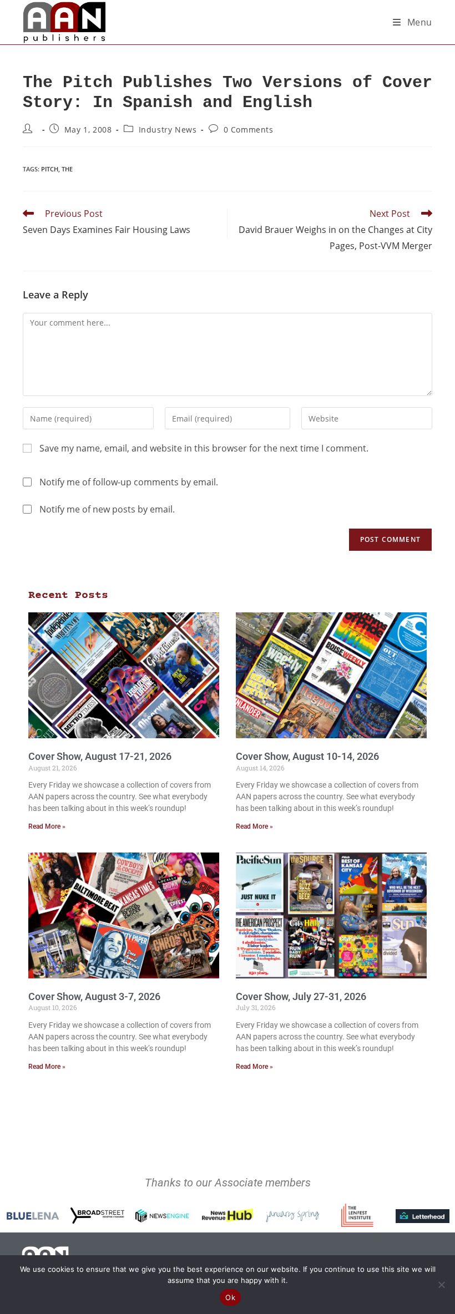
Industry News (168, 129)
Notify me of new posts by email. (107, 509)
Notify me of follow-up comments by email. (128, 482)
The (67, 169)
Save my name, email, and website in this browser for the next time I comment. (203, 448)
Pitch (49, 169)
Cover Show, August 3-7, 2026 (94, 996)
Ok (230, 1297)
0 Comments (249, 129)
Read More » (46, 826)
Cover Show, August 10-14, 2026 (307, 756)
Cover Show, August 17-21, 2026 (99, 756)
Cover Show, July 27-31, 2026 (301, 996)
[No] (441, 1284)
